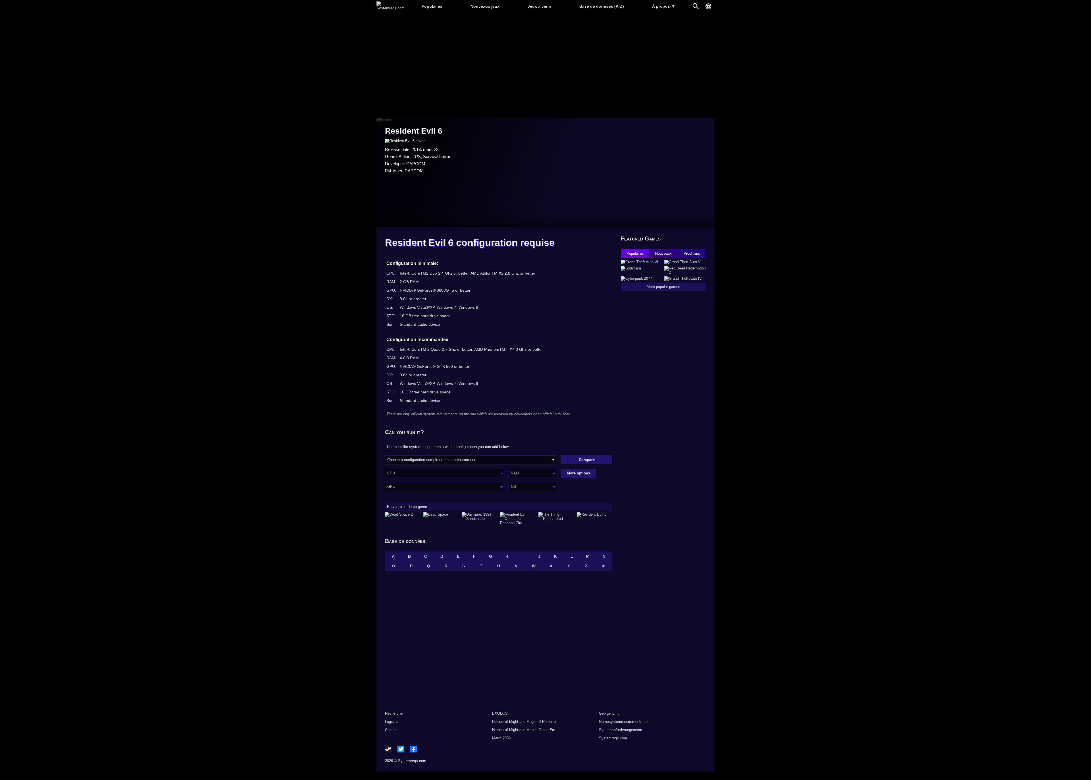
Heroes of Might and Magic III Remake (524, 721)
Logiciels (392, 721)
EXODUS (500, 713)
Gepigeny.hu (609, 713)
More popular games (663, 287)
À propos (663, 6)
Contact (391, 730)
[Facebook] (413, 749)
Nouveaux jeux (484, 6)
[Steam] (388, 749)
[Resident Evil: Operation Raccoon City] (518, 518)
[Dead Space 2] (402, 518)
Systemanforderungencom (620, 730)
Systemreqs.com (613, 738)
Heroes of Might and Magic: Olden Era (523, 730)
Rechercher (394, 713)
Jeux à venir (539, 6)
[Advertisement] (545, 65)
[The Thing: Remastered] (556, 518)
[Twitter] (400, 749)
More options (578, 473)
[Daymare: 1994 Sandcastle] (479, 518)
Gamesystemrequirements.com (625, 721)
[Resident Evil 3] (594, 518)
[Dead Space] (441, 518)
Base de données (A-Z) (601, 6)
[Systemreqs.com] (390, 8)
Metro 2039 (501, 738)
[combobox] (444, 473)
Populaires (432, 6)
